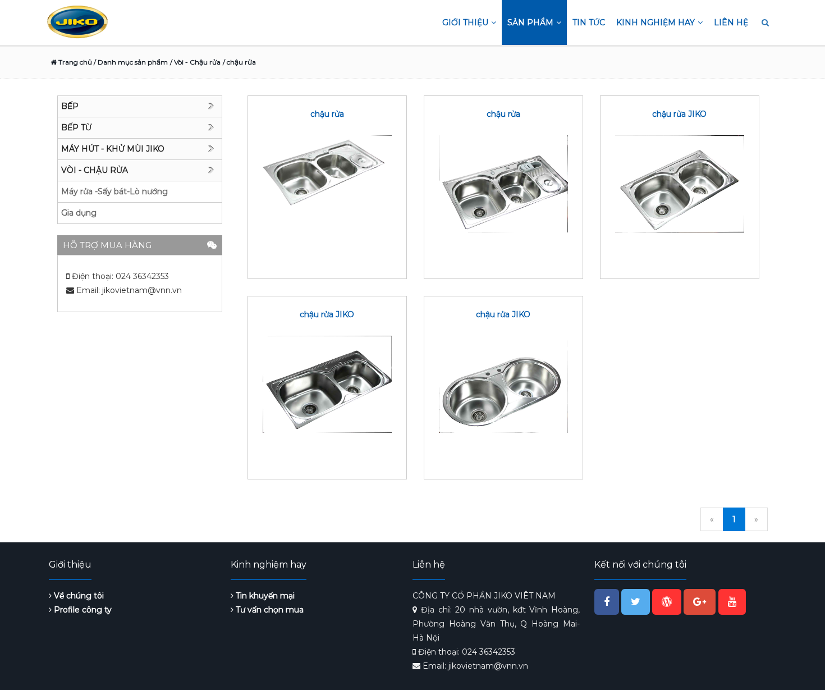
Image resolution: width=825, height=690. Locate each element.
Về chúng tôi (78, 596)
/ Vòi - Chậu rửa (195, 62)
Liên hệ (731, 22)
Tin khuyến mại (264, 596)
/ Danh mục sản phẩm (130, 62)
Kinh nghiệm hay (655, 22)
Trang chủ (74, 62)
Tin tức (588, 22)
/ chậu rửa (239, 62)
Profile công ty (82, 610)
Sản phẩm (530, 22)
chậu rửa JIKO (679, 114)
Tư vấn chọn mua (268, 610)
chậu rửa (327, 114)
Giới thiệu (465, 22)
